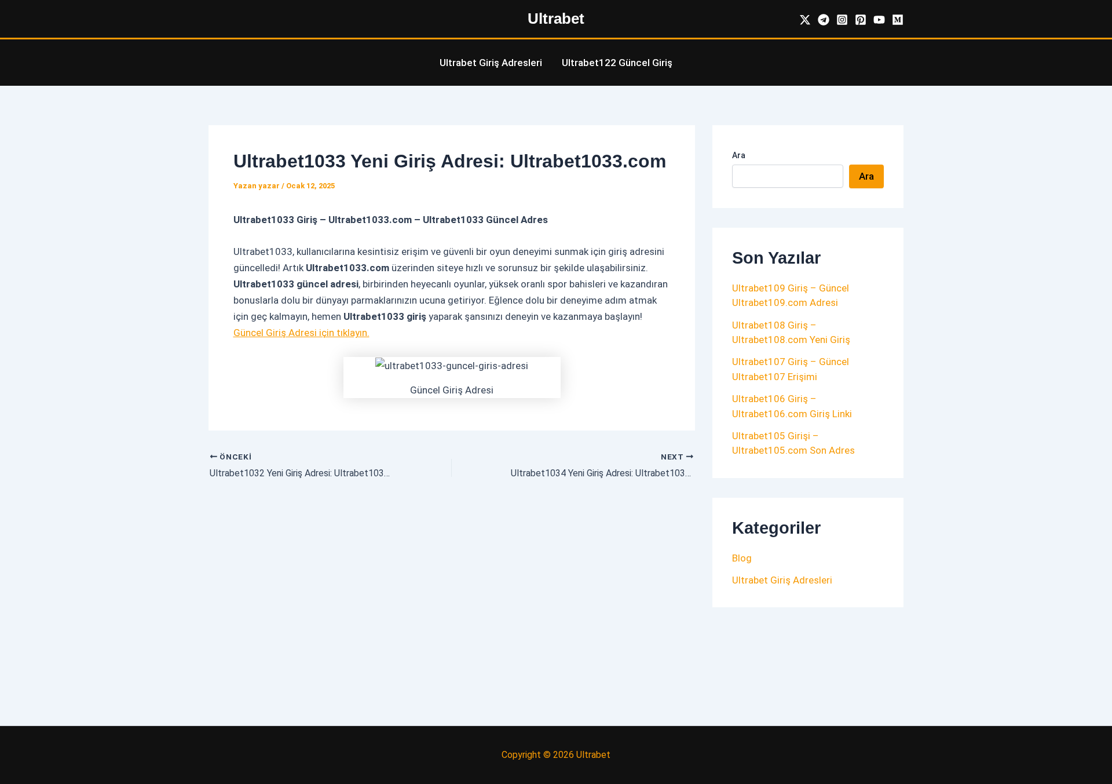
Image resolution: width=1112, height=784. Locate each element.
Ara (738, 155)
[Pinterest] (860, 19)
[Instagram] (842, 19)
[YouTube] (879, 19)
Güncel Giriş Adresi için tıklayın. (301, 332)
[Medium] (898, 19)
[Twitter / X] (805, 19)
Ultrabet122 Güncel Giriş (617, 62)
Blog (742, 558)
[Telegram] (823, 19)
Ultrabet (556, 18)
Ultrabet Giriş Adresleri (491, 62)
